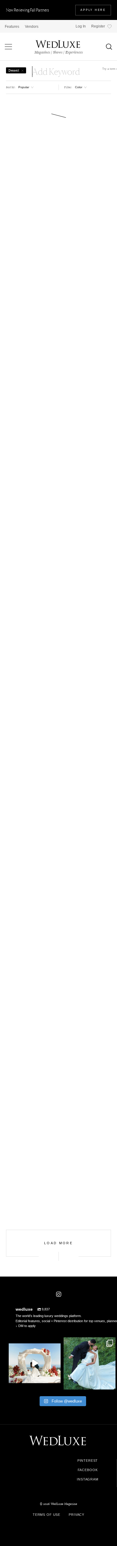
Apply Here (93, 9)
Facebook (88, 1470)
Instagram (87, 1479)
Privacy (76, 1514)
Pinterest (87, 1460)
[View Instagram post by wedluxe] (55, 1383)
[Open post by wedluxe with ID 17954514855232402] (90, 1363)
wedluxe (34, 1343)
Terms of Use (46, 1514)
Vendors (31, 26)
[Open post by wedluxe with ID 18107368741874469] (35, 1363)
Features (12, 26)
